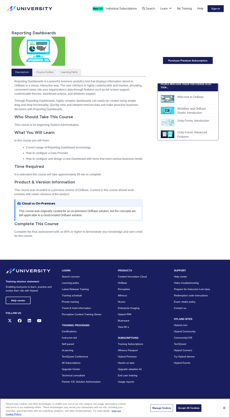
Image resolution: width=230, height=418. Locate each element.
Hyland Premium (127, 356)
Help (200, 8)
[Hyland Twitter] (10, 321)
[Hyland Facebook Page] (20, 321)
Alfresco (122, 295)
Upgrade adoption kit (130, 369)
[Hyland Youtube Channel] (39, 321)
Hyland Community (185, 331)
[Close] (224, 408)
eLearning (67, 350)
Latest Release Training (75, 289)
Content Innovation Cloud (132, 276)
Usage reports (126, 381)
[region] (115, 408)
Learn (164, 8)
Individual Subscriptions (121, 8)
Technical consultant (73, 375)
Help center (18, 300)
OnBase (122, 282)
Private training (70, 301)
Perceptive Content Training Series (81, 314)
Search (150, 8)
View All (122, 326)
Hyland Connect (183, 350)
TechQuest (180, 344)
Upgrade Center (71, 369)
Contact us (180, 308)
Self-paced (68, 344)
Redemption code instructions (191, 295)
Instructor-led (69, 337)
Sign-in (215, 8)
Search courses (71, 276)
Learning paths (70, 282)
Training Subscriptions (130, 344)
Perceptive (124, 289)
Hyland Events (182, 362)
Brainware (123, 320)
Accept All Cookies (188, 408)
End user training (127, 375)
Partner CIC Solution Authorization (81, 381)
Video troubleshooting (186, 282)
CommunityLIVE (183, 337)
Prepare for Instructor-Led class (192, 289)
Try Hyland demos (184, 356)
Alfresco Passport (128, 350)
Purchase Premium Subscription (188, 60)
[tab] (22, 72)
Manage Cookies (161, 408)
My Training (184, 8)
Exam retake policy (185, 301)
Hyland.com (180, 325)
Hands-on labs (126, 362)
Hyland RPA (124, 314)
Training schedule (72, 295)
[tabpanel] (79, 160)
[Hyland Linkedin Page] (29, 321)
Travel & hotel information (76, 308)
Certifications (69, 331)
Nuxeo (121, 301)
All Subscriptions (71, 362)
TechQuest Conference (75, 356)
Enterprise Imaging (128, 308)
